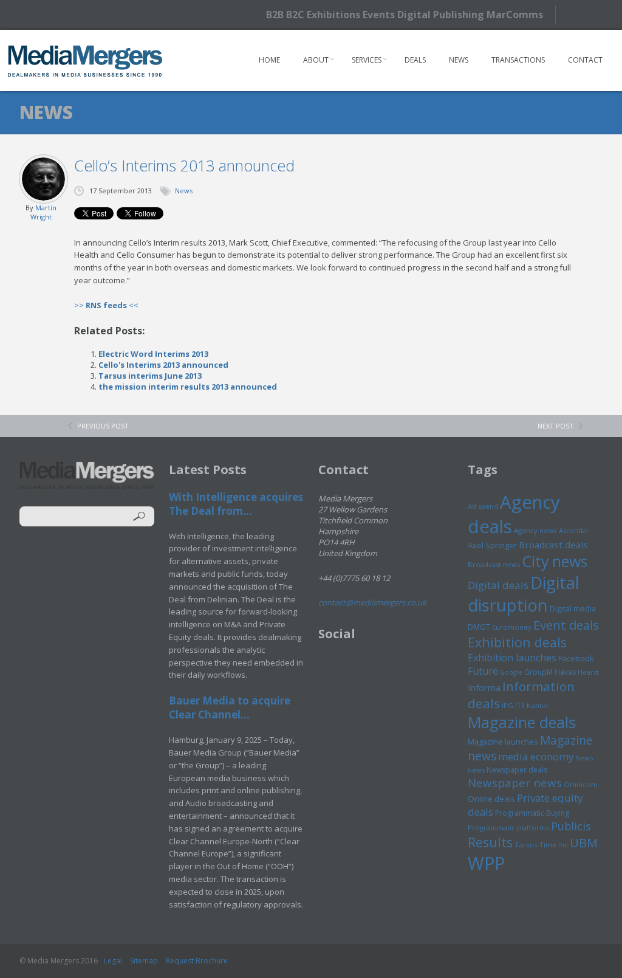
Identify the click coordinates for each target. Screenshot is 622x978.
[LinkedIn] (599, 13)
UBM (584, 842)
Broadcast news (494, 564)
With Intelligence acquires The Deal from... (236, 504)
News (458, 60)
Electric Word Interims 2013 (153, 353)
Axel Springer (492, 545)
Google (511, 672)
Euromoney (511, 627)
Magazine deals (522, 722)
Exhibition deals (517, 642)
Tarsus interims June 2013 (150, 375)
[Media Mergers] (85, 61)
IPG (507, 705)
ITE (520, 705)
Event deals (566, 624)
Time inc (553, 844)
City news (554, 561)
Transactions (518, 60)
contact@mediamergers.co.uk (372, 602)
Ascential (573, 530)
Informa (484, 687)
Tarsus (526, 844)
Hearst (588, 672)
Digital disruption (523, 593)
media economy (535, 756)
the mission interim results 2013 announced (187, 386)
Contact (585, 60)
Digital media (573, 608)
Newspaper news (515, 783)
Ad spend (483, 506)
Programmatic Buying (532, 813)
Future (483, 671)
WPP (486, 863)
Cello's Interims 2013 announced (163, 364)
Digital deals (498, 585)
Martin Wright (43, 212)
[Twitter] (578, 14)
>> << (106, 305)
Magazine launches (503, 741)
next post (555, 425)
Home (269, 60)
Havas (565, 672)
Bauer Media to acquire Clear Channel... (229, 707)
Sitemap (144, 961)
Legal (113, 961)
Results (490, 842)
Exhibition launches (512, 657)
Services (366, 60)
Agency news (535, 530)
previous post (103, 425)
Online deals (491, 798)
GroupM (538, 672)
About (316, 60)
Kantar (538, 705)
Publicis (571, 826)
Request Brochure (197, 961)
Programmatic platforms (508, 827)
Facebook (576, 658)
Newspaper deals (517, 770)
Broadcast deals (553, 545)
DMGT (479, 626)
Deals (415, 60)
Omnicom (581, 784)
